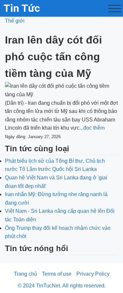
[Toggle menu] (114, 8)
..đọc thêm (93, 128)
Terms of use (57, 274)
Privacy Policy (93, 274)
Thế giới (15, 21)
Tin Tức (21, 8)
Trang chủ (25, 274)
